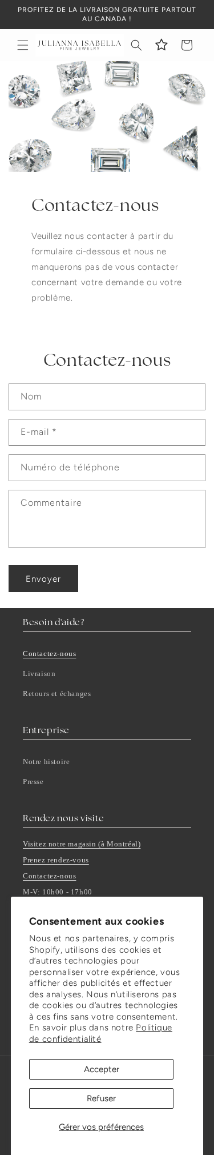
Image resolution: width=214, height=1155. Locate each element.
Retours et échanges (57, 693)
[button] (22, 45)
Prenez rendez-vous (56, 860)
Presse (33, 781)
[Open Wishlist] (161, 45)
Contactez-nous (49, 653)
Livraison (39, 673)
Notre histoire (46, 761)
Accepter (101, 1069)
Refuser (101, 1098)
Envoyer (43, 579)
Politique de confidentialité (100, 1033)
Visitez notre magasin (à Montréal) (81, 844)
